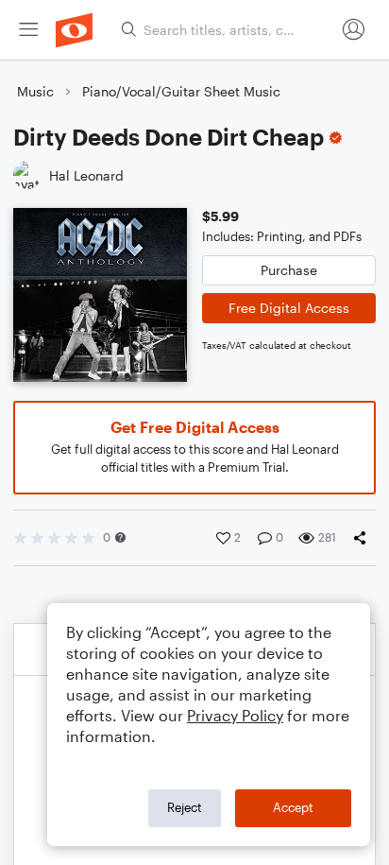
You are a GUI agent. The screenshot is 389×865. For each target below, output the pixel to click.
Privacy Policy (235, 715)
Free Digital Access (288, 308)
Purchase (289, 270)
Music (35, 91)
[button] (120, 537)
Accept (293, 807)
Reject (184, 807)
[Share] (363, 537)
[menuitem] (28, 30)
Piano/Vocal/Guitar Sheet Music (181, 91)
